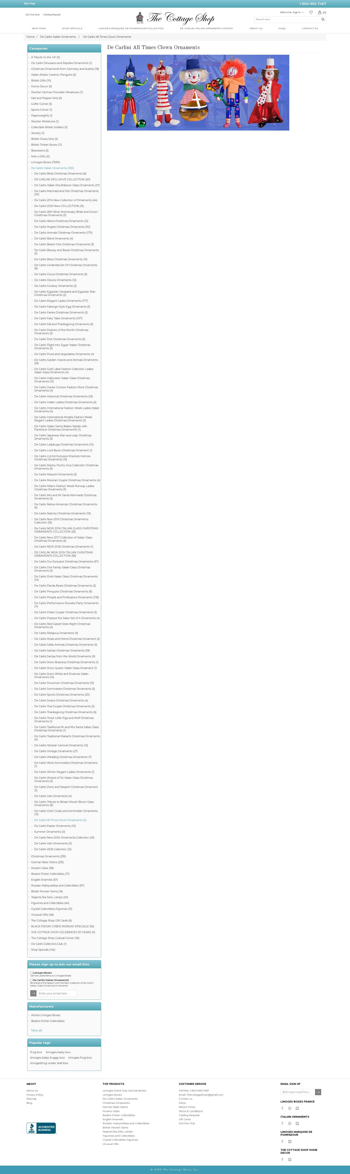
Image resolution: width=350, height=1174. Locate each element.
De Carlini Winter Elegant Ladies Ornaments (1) (64, 772)
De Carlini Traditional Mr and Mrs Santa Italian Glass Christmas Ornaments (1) (66, 728)
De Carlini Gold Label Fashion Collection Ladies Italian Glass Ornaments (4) (63, 370)
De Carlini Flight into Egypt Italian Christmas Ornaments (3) (62, 346)
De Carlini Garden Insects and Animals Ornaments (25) (66, 361)
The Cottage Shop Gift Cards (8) (51, 920)
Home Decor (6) (41, 86)
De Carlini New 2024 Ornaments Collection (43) (64, 837)
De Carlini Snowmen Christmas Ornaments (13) (64, 683)
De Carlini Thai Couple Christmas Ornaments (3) (64, 706)
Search (323, 19)
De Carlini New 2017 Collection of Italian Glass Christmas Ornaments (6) (63, 539)
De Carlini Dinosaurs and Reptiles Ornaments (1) (61, 63)
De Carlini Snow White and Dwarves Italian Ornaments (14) (61, 675)
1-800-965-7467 (313, 4)
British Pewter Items (115, 1127)
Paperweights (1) (41, 115)
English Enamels (113, 1119)
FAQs (182, 1102)
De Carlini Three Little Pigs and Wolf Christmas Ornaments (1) (64, 719)
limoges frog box (80, 1057)
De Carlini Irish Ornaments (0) (53, 843)
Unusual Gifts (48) (42, 914)
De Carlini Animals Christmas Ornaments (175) (63, 232)
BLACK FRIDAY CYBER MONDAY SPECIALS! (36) (62, 926)
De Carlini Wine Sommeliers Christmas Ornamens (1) (66, 764)
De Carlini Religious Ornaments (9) (56, 633)
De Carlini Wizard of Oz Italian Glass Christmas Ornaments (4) (63, 779)
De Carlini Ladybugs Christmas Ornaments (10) (64, 444)
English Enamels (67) (44, 879)
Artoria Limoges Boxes (45, 1015)
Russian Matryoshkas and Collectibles (126, 1123)
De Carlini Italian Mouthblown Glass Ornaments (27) (67, 185)
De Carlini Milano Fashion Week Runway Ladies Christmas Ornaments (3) (64, 487)
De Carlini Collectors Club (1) (48, 944)
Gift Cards (185, 1119)
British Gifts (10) (41, 80)
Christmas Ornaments (116, 1102)
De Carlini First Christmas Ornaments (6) (59, 339)
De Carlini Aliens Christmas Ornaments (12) (61, 221)
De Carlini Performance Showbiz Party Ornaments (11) (66, 604)
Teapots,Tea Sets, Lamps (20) (49, 897)
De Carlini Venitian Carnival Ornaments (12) (61, 745)
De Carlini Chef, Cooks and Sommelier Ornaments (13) (66, 812)
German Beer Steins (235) (47, 862)
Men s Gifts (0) (40, 156)
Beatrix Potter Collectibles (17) (50, 874)
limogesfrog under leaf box (49, 1063)
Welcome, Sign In (290, 12)
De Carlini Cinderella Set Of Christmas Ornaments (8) (65, 266)
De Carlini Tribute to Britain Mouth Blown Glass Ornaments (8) (64, 803)
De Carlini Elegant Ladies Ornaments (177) (61, 300)
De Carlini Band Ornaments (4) (53, 238)
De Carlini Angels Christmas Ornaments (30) (62, 226)
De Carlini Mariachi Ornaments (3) (55, 474)
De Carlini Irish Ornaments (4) (53, 796)
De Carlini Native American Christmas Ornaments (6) (65, 506)
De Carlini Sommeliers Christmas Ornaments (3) (64, 688)
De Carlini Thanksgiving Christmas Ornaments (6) (65, 712)
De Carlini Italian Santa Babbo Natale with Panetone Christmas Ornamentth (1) (60, 428)
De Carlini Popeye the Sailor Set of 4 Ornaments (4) (67, 618)
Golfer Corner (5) (41, 104)
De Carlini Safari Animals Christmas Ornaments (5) (65, 644)
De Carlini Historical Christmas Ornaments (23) (63, 396)
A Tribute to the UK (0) (45, 57)
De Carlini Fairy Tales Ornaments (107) (58, 318)
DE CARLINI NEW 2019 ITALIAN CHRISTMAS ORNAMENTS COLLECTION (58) (63, 554)
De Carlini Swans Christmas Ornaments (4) (61, 700)
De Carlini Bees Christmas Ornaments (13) (60, 259)
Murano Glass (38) (42, 868)
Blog (29, 1102)
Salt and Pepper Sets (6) (46, 98)
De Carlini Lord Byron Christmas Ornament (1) (63, 450)
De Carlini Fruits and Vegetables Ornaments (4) (64, 354)
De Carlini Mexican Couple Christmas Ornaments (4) (67, 480)
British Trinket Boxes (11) (46, 144)
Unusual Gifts (111, 1143)
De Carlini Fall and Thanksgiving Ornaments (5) (63, 324)
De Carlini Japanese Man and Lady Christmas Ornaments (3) (62, 437)
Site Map (29, 3)
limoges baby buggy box (47, 1057)
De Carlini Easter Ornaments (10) (55, 826)
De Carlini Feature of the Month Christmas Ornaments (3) (61, 331)
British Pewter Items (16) (47, 891)
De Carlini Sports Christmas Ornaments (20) (62, 694)
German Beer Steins (115, 1106)
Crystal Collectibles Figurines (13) (51, 909)
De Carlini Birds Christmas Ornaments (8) (60, 173)
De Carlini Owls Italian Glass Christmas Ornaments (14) (66, 578)
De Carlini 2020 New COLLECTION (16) (59, 206)
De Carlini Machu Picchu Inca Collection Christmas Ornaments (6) (66, 467)
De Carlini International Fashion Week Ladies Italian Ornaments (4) (66, 409)
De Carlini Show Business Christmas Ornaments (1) (66, 662)
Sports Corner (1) (41, 109)
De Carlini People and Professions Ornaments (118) (66, 597)
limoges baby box (58, 1052)
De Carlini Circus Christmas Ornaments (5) (60, 274)
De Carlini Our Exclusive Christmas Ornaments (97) (66, 561)
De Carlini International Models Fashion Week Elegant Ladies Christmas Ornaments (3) (63, 419)
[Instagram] (297, 1108)
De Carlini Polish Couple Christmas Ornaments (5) (65, 612)
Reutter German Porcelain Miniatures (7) (57, 92)
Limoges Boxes (112, 1094)
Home (30, 36)
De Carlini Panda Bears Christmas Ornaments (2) (65, 585)
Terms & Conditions (191, 1111)
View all (36, 1030)
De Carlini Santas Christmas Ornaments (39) (62, 650)
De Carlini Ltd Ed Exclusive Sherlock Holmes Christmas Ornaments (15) (62, 458)
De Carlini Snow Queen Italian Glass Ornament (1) (65, 668)
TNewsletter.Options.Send (33, 993)
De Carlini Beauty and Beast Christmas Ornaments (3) (66, 252)
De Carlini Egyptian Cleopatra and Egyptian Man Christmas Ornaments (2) (64, 293)
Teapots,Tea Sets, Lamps (118, 1131)
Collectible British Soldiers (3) (49, 127)
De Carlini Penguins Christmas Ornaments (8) (63, 591)
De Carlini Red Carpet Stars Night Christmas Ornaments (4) (62, 625)
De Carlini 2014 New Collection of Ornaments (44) (65, 200)
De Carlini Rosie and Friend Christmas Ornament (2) (67, 639)
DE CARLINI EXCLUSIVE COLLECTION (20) (62, 179)
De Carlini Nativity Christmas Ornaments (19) (62, 513)
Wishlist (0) (311, 12)
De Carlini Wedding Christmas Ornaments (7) (63, 757)
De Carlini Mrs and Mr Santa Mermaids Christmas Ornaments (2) (65, 497)
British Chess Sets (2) (44, 139)
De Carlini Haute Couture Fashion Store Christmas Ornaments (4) (66, 389)
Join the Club (33, 14)
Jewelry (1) (37, 133)
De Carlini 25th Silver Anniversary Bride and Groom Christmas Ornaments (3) (66, 213)
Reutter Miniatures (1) (45, 121)
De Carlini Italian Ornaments (120, 1098)
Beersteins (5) (39, 150)
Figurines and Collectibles (119, 1135)
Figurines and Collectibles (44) (50, 903)
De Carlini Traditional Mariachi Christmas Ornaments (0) (67, 738)
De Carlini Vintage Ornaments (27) (56, 751)
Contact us (185, 1098)
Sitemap (31, 1098)
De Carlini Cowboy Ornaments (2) (55, 286)
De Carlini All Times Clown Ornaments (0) (60, 820)
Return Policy (187, 1106)
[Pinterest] (289, 1108)
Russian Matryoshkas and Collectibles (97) (57, 885)
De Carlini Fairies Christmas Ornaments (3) (61, 312)
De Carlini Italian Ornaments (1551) (52, 168)
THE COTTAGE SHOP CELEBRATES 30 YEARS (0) (63, 932)
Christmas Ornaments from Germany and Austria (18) (65, 69)
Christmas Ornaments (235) (48, 856)
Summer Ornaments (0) (49, 831)
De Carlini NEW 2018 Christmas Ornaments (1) (63, 546)
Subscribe (318, 1092)
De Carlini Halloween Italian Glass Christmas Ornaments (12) (62, 380)
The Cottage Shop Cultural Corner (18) (55, 938)
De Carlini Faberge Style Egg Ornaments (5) (62, 306)
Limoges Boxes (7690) (45, 162)
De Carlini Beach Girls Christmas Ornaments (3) (64, 244)
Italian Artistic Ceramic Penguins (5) (53, 74)
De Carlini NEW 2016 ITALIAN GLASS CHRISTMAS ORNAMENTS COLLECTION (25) (66, 530)
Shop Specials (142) (43, 949)
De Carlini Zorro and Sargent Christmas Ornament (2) (66, 788)
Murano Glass (111, 1111)
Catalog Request (52, 14)
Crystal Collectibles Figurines (120, 1139)
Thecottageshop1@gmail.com (205, 1094)
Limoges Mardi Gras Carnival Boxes (124, 1090)
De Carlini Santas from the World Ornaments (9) (64, 656)
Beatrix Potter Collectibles (47, 1021)
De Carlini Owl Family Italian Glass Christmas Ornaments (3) (62, 569)
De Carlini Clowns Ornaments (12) (55, 280)
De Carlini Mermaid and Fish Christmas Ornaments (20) (66, 192)
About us (32, 1090)
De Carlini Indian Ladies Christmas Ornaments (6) (65, 402)
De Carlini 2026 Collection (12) (52, 849)
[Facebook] (282, 1108)
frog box (36, 1052)
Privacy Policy (34, 1094)
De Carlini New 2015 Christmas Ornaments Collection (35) (61, 521)
